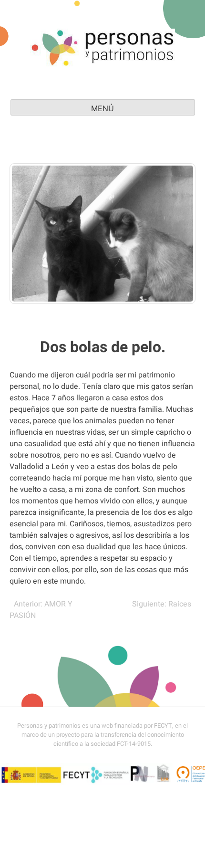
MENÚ (102, 108)
